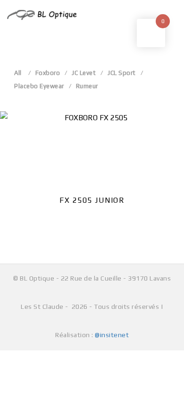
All (18, 72)
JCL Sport (122, 72)
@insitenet (112, 335)
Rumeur (87, 86)
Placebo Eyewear (39, 86)
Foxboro (47, 72)
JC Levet (84, 72)
